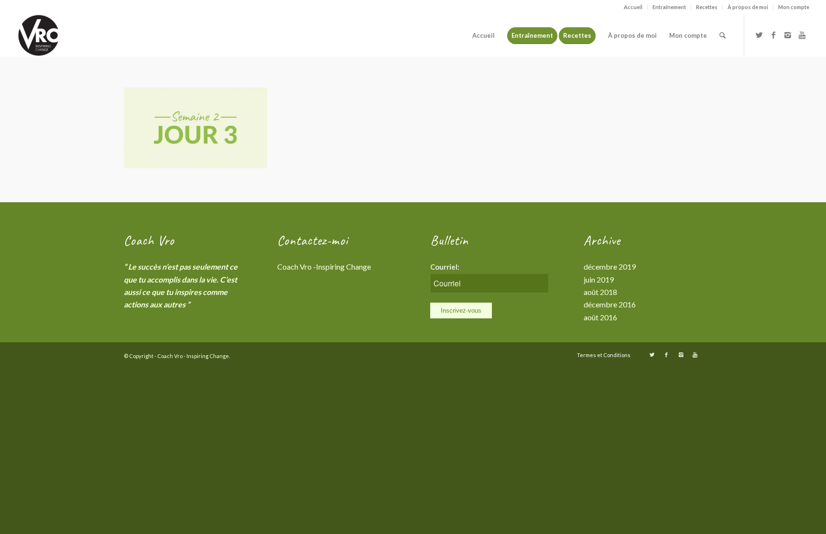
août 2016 (600, 317)
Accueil (633, 7)
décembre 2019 (610, 266)
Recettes (706, 7)
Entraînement (669, 7)
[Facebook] (773, 35)
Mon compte (793, 7)
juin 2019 (599, 279)
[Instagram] (788, 35)
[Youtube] (802, 35)
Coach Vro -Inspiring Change (324, 266)
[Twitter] (759, 35)
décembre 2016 (610, 304)
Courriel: (444, 266)
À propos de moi (748, 7)
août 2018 (600, 291)
